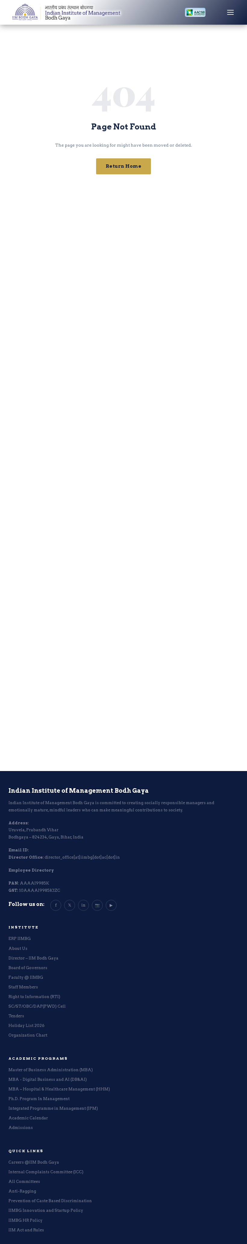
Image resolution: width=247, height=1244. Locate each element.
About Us (17, 948)
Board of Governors (27, 968)
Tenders (16, 1016)
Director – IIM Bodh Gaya (33, 958)
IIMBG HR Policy (25, 1220)
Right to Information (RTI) (34, 996)
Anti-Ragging (22, 1191)
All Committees (24, 1181)
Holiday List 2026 (26, 1025)
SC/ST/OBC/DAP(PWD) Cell (37, 1006)
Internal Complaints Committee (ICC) (45, 1172)
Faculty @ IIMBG (25, 977)
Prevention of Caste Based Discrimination (50, 1201)
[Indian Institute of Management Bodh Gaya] (73, 12)
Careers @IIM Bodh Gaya (33, 1162)
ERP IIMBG (19, 938)
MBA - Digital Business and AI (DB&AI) (47, 1079)
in (83, 905)
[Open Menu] (230, 12)
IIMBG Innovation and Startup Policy (45, 1210)
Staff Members (23, 987)
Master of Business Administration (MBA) (50, 1070)
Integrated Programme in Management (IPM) (53, 1108)
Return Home (124, 166)
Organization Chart (27, 1035)
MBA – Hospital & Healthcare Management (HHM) (59, 1089)
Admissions (20, 1127)
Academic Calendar (28, 1118)
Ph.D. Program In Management (39, 1098)
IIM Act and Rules (26, 1230)
